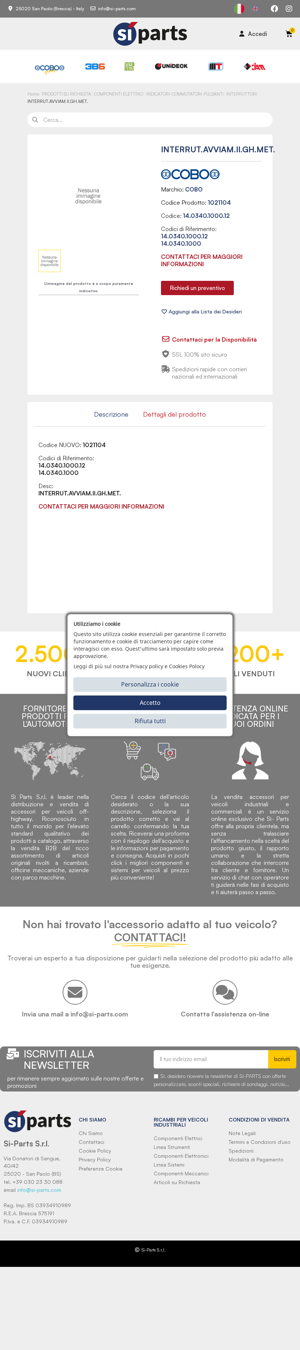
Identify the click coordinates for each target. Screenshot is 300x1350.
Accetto (150, 703)
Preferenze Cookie (101, 1168)
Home (33, 94)
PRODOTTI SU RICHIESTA (66, 94)
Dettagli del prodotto (174, 414)
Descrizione (111, 414)
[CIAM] (254, 67)
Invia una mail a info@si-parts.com (75, 1014)
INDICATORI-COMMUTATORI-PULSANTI (185, 94)
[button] (197, 288)
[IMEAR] (129, 67)
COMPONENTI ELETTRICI (118, 94)
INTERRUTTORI (241, 94)
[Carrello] (289, 33)
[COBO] (49, 70)
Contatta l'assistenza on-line (225, 1014)
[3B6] (95, 67)
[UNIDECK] (171, 67)
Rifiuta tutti (150, 721)
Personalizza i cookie (150, 684)
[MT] (216, 67)
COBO (194, 189)
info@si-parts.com (39, 1190)
